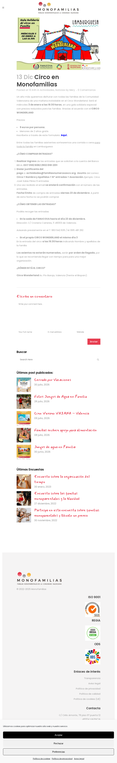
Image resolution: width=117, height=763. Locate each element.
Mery (72, 90)
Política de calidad (89, 693)
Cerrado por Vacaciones (52, 380)
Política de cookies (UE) (87, 699)
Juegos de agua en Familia (54, 447)
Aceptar (58, 735)
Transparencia (92, 678)
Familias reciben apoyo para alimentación (65, 430)
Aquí (64, 135)
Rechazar (58, 743)
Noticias (60, 90)
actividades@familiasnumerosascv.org (51, 173)
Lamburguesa (45, 146)
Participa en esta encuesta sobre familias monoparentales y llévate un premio (66, 512)
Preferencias (58, 751)
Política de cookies (41, 758)
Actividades (47, 90)
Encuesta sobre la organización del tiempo (62, 479)
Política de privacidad (62, 758)
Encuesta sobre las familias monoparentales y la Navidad (56, 495)
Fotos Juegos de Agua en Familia (60, 396)
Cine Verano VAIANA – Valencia (61, 413)
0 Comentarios (87, 90)
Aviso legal (79, 758)
